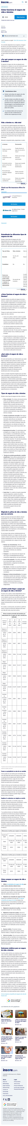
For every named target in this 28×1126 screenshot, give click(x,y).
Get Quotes (14, 204)
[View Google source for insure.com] (14, 1000)
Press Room (5, 1093)
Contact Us (5, 1089)
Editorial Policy (6, 1087)
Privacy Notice (17, 1081)
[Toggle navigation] (26, 2)
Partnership (5, 1091)
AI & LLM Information (7, 1095)
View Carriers (21, 17)
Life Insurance (4, 6)
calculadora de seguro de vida (15, 884)
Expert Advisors (6, 1085)
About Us (5, 1081)
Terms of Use (17, 1083)
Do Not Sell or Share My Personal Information (19, 1088)
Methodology (6, 1083)
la (7, 884)
